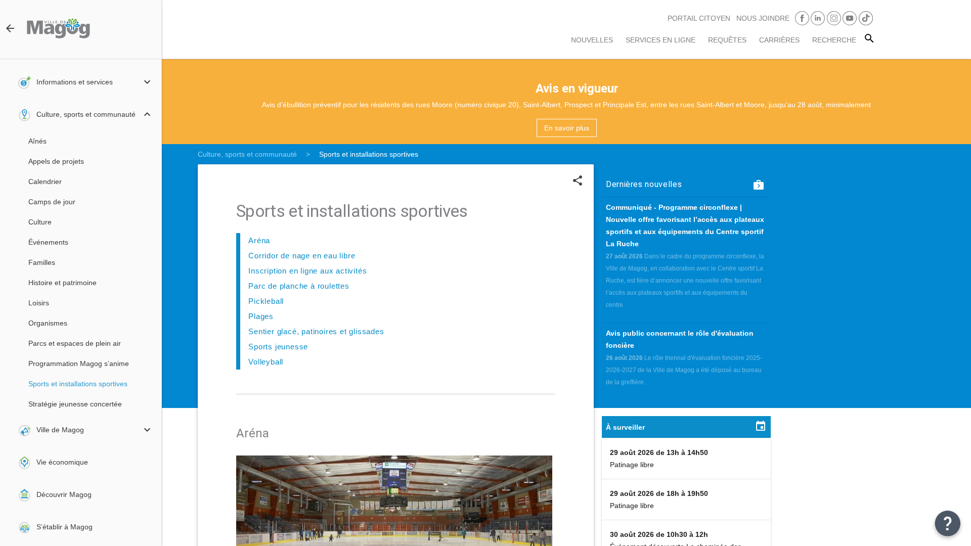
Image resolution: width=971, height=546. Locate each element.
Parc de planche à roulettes (298, 286)
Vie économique (62, 462)
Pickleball (266, 301)
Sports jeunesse (278, 346)
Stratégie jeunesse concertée (75, 404)
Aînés (37, 141)
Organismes (47, 323)
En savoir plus (566, 128)
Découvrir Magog (64, 494)
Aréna (259, 240)
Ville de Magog (60, 430)
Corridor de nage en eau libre (301, 255)
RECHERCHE (834, 40)
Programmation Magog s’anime (78, 363)
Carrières (779, 40)
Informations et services (74, 82)
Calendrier (45, 181)
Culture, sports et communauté (86, 114)
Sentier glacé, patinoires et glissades (316, 331)
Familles (41, 262)
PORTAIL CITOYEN (699, 18)
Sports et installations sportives (77, 384)
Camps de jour (51, 202)
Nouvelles (592, 40)
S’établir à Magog (64, 527)
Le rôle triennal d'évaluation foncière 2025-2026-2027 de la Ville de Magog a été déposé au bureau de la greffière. (684, 370)
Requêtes (727, 40)
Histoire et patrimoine (62, 283)
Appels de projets (56, 161)
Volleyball (265, 361)
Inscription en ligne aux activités (307, 270)
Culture (40, 222)
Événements (48, 242)
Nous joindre (762, 18)
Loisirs (38, 303)
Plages (261, 316)
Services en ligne (660, 40)
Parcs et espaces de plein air (74, 343)
